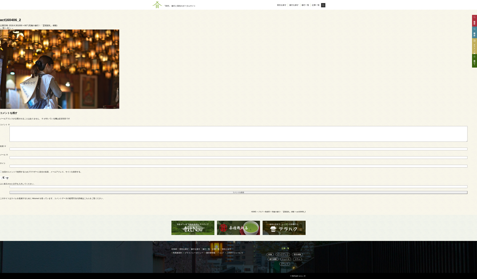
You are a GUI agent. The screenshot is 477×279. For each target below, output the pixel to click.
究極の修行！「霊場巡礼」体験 (43, 25)
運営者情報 (210, 253)
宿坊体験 (297, 254)
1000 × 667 (23, 25)
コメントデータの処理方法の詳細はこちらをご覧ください (78, 198)
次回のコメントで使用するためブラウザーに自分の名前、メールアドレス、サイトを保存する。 (42, 172)
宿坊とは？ (226, 249)
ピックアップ (282, 254)
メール (4, 155)
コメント (5, 125)
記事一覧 (315, 5)
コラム (297, 259)
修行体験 (273, 259)
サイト (3, 163)
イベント (284, 264)
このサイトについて (234, 253)
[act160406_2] (59, 69)
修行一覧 (305, 5)
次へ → (10, 28)
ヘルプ (221, 253)
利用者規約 (177, 253)
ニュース (285, 259)
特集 (270, 254)
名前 (3, 146)
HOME (174, 249)
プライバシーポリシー (194, 253)
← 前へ (3, 28)
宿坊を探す (281, 5)
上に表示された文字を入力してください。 (17, 184)
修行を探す (294, 5)
